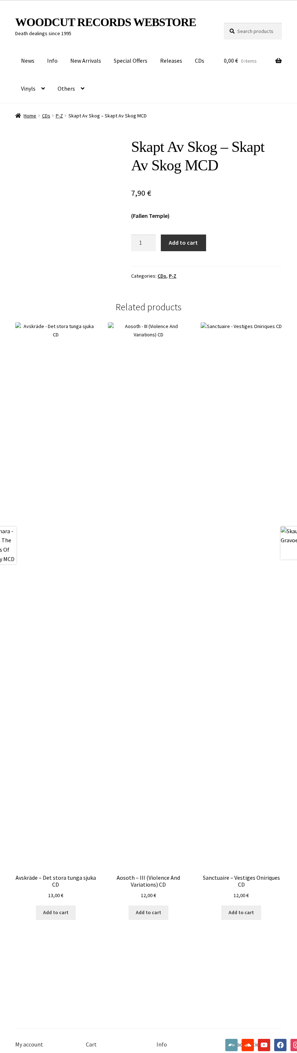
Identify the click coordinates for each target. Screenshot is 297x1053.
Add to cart (183, 242)
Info (52, 60)
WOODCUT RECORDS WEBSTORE (105, 22)
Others (66, 88)
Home (30, 115)
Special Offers (130, 60)
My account (29, 1044)
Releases (171, 60)
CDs (199, 60)
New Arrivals (85, 60)
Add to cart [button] (55, 912)
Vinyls (28, 88)
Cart (91, 1044)
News (27, 60)
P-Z (59, 115)
